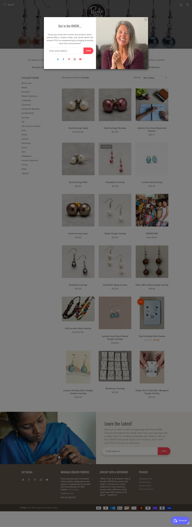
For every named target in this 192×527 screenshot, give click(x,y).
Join (88, 51)
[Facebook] (63, 59)
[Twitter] (58, 59)
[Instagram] (74, 59)
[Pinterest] (69, 59)
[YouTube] (80, 59)
